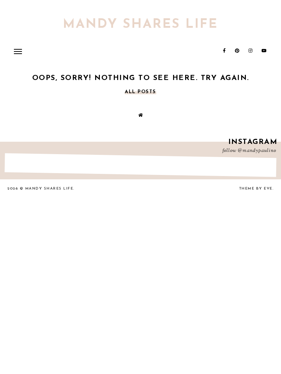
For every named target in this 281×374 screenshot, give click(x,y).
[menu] (18, 51)
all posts (140, 91)
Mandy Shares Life (140, 24)
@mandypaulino (257, 150)
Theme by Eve (256, 189)
